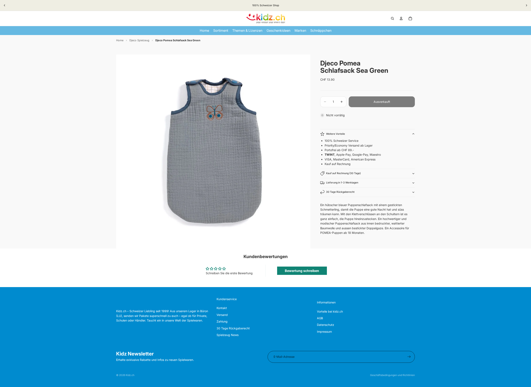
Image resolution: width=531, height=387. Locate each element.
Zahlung (222, 321)
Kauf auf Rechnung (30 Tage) (343, 173)
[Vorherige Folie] (4, 5)
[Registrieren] (409, 357)
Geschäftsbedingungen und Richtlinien (392, 375)
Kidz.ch (130, 375)
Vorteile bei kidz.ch (330, 311)
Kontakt (222, 308)
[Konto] (401, 18)
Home (119, 40)
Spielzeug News (228, 335)
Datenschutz (325, 324)
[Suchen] (392, 18)
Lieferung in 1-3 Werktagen (342, 182)
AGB (320, 318)
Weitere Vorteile (335, 133)
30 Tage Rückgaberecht (340, 191)
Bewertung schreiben (302, 271)
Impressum (324, 331)
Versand (222, 315)
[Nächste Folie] (526, 5)
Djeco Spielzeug (139, 40)
